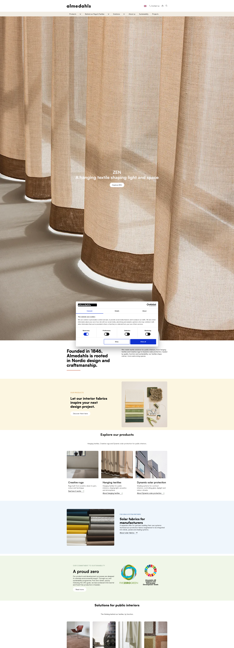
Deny (116, 341)
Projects (155, 14)
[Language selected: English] (145, 6)
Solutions (116, 14)
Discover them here (80, 414)
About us (132, 14)
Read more (80, 589)
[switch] (106, 334)
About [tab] (144, 311)
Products (72, 14)
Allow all (143, 341)
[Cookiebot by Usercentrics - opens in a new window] (148, 305)
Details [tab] (117, 311)
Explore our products (117, 185)
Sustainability (143, 14)
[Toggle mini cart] (162, 6)
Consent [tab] (89, 311)
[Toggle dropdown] (80, 14)
